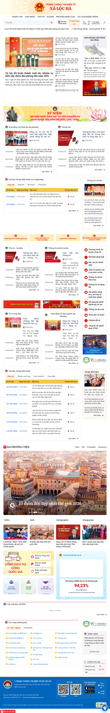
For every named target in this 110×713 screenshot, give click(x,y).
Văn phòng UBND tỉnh (16, 638)
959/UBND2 (10, 204)
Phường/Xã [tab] (28, 628)
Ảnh (83, 447)
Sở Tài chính (37, 638)
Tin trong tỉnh (15, 314)
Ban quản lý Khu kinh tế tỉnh (67, 643)
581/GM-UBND (11, 404)
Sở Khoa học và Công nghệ (18, 653)
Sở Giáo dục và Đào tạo (16, 648)
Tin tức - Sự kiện (45, 17)
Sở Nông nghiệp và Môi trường (16, 658)
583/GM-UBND (11, 387)
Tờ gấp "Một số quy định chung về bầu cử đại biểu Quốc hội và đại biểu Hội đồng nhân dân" (66, 290)
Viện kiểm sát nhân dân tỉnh (67, 633)
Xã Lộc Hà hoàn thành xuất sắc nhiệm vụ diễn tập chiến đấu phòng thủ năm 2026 (29, 74)
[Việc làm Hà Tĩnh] (95, 360)
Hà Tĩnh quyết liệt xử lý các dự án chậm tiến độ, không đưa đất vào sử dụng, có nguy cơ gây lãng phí (94, 410)
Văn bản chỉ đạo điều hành (19, 371)
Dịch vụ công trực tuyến (42, 557)
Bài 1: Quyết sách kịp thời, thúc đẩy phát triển (93, 543)
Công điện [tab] (51, 376)
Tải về (72, 197)
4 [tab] (38, 512)
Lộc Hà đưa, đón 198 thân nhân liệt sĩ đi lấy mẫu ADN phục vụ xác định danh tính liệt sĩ (66, 275)
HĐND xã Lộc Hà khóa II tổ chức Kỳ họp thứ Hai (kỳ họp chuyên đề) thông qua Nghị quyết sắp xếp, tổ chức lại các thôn (94, 211)
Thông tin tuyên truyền (58, 248)
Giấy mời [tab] (21, 185)
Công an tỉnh (62, 638)
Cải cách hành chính (87, 17)
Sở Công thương (14, 643)
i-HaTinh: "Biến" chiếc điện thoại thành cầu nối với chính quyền (15, 544)
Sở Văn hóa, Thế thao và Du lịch (43, 649)
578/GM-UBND (11, 431)
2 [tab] (31, 512)
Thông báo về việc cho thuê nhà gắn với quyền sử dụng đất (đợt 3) (66, 71)
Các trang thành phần (17, 622)
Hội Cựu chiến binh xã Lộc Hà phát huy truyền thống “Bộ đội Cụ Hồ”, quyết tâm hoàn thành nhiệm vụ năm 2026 (66, 81)
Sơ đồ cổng (102, 692)
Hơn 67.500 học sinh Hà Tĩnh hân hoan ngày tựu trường (67, 352)
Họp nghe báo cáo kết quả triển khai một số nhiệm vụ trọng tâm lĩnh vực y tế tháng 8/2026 (46, 404)
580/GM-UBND (11, 413)
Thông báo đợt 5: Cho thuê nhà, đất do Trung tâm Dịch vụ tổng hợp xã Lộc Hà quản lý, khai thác (93, 134)
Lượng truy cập (93, 662)
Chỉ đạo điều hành (91, 372)
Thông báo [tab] (42, 185)
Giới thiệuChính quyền (62, 22)
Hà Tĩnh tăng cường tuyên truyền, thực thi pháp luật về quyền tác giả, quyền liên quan (66, 358)
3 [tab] (35, 512)
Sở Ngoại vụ (37, 633)
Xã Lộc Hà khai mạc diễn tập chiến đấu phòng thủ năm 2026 (27, 277)
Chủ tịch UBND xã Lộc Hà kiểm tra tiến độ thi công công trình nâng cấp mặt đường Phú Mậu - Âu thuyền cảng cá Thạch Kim (34, 151)
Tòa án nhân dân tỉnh (40, 664)
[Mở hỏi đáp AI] (104, 707)
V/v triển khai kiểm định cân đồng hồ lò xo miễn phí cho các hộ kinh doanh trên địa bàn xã (45, 196)
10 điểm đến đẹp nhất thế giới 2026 (50, 503)
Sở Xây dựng (37, 655)
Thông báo (66, 127)
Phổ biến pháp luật (65, 17)
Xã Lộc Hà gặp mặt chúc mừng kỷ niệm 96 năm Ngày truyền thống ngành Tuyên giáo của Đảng (66, 40)
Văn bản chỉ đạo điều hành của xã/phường (26, 179)
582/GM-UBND (11, 395)
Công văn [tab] (10, 185)
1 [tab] (29, 512)
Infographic (91, 447)
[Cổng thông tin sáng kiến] (95, 345)
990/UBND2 (10, 197)
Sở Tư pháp (37, 643)
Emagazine (102, 447)
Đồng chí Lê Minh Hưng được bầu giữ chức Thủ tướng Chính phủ (66, 544)
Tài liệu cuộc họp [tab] (23, 376)
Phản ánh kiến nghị (41, 571)
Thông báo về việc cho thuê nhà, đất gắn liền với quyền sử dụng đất (87, 166)
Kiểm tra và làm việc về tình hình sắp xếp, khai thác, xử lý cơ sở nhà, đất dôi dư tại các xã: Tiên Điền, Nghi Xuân (46, 394)
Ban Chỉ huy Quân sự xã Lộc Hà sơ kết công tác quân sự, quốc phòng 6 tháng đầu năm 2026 (93, 220)
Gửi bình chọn (94, 652)
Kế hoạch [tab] (31, 185)
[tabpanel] (55, 483)
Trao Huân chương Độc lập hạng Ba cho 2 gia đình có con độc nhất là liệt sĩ (31, 321)
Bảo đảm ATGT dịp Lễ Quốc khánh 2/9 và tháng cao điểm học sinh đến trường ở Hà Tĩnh (66, 345)
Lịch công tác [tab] (39, 376)
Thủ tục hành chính (40, 564)
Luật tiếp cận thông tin (70, 254)
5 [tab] (41, 512)
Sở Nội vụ (11, 664)
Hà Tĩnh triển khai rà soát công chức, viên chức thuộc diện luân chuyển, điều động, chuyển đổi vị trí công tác (94, 401)
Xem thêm (45, 172)
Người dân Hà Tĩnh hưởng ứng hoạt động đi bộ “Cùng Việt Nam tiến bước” (27, 343)
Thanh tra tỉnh (62, 657)
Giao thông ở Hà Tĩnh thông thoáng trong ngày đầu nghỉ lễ (27, 358)
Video (77, 447)
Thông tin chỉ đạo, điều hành (94, 180)
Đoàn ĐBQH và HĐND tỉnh (17, 633)
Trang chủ (17, 17)
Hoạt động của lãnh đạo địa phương (23, 127)
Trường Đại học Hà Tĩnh (66, 653)
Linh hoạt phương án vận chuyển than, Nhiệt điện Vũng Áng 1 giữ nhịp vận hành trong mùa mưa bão (27, 350)
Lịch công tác (75, 22)
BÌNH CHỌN (92, 634)
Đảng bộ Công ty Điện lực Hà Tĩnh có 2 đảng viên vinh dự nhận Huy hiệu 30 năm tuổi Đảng (70, 323)
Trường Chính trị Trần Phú (67, 648)
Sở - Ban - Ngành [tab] (13, 628)
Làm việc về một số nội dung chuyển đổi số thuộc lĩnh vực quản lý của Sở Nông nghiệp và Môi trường (46, 413)
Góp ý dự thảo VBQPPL (16, 604)
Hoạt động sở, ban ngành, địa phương (63, 315)
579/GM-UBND (11, 422)
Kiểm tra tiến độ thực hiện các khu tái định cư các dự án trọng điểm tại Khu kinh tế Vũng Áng (47, 422)
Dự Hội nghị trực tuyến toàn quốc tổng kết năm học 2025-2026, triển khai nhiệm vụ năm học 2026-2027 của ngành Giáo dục (47, 431)
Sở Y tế (35, 659)
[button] (30, 17)
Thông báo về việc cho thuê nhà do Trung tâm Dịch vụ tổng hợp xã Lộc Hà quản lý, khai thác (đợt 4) (86, 151)
